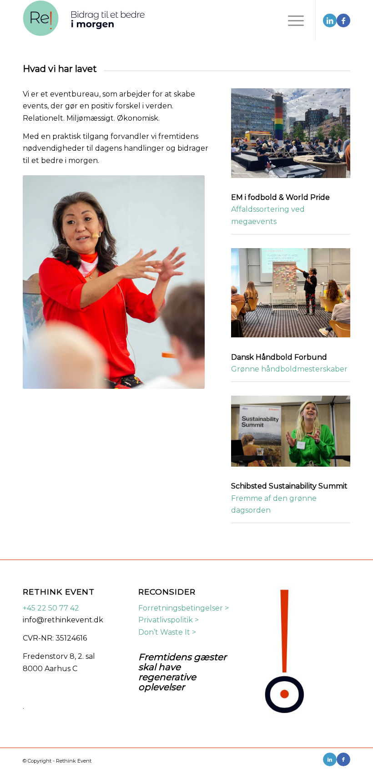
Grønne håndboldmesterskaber (289, 369)
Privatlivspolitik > (168, 620)
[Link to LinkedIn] (330, 20)
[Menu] (291, 20)
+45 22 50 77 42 (51, 608)
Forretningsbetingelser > (183, 608)
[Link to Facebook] (343, 20)
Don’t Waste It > (167, 632)
